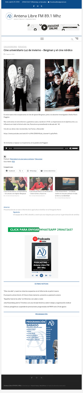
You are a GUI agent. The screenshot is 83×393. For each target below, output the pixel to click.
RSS (13, 161)
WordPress (43, 385)
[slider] (75, 148)
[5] (43, 361)
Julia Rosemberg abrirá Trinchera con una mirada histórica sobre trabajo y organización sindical (37, 303)
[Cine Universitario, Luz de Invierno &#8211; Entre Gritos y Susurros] (41, 183)
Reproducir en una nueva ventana (22, 159)
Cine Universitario (10, 46)
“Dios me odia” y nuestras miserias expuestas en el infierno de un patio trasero (31, 291)
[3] (28, 361)
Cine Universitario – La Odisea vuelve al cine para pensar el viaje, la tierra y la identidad (66, 193)
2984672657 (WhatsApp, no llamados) (34, 2)
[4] (36, 361)
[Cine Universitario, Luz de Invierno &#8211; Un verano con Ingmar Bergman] (15, 183)
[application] (41, 148)
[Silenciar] (70, 148)
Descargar (38, 159)
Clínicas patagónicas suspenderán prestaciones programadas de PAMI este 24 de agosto (35, 307)
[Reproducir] (6, 148)
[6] (51, 361)
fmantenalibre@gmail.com (58, 2)
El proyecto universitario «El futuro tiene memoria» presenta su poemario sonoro (32, 295)
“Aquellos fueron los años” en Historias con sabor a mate (23, 299)
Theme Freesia (35, 385)
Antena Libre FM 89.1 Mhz (37, 15)
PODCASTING (22, 46)
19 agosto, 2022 (9, 54)
